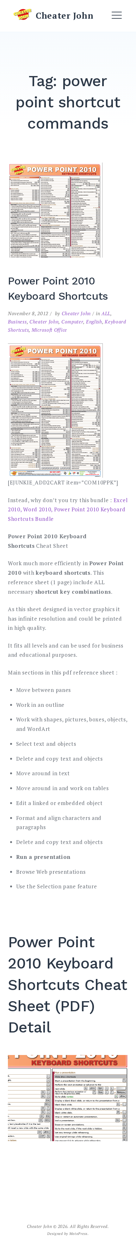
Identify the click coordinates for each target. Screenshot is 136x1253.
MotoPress (78, 1233)
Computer (72, 321)
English (94, 321)
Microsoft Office (49, 330)
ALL (106, 313)
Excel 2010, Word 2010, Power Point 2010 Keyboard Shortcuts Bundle (67, 509)
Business (17, 321)
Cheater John (64, 15)
